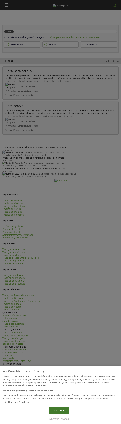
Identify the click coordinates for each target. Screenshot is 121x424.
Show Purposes (59, 419)
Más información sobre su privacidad (27, 385)
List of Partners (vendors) (16, 402)
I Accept (59, 410)
